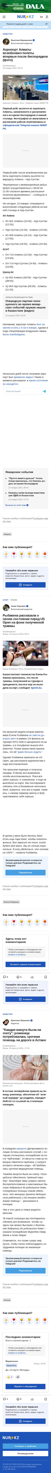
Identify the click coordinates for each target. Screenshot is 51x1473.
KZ (41, 17)
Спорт (5, 600)
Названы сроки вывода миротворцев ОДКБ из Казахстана (26, 494)
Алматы (7, 534)
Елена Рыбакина (11, 902)
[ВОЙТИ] (47, 17)
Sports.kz (36, 687)
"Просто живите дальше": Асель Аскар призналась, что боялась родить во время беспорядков (26, 481)
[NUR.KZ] (25, 17)
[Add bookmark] (45, 977)
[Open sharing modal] (32, 977)
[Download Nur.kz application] (25, 6)
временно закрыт (23, 377)
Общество (8, 34)
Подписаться (25, 872)
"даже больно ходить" (29, 752)
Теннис (13, 600)
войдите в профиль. (17, 954)
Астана (7, 1300)
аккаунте (22, 1148)
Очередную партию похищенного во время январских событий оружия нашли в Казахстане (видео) (25, 305)
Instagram (27, 585)
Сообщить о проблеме (25, 1446)
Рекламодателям (25, 1453)
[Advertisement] (25, 150)
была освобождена (14, 334)
